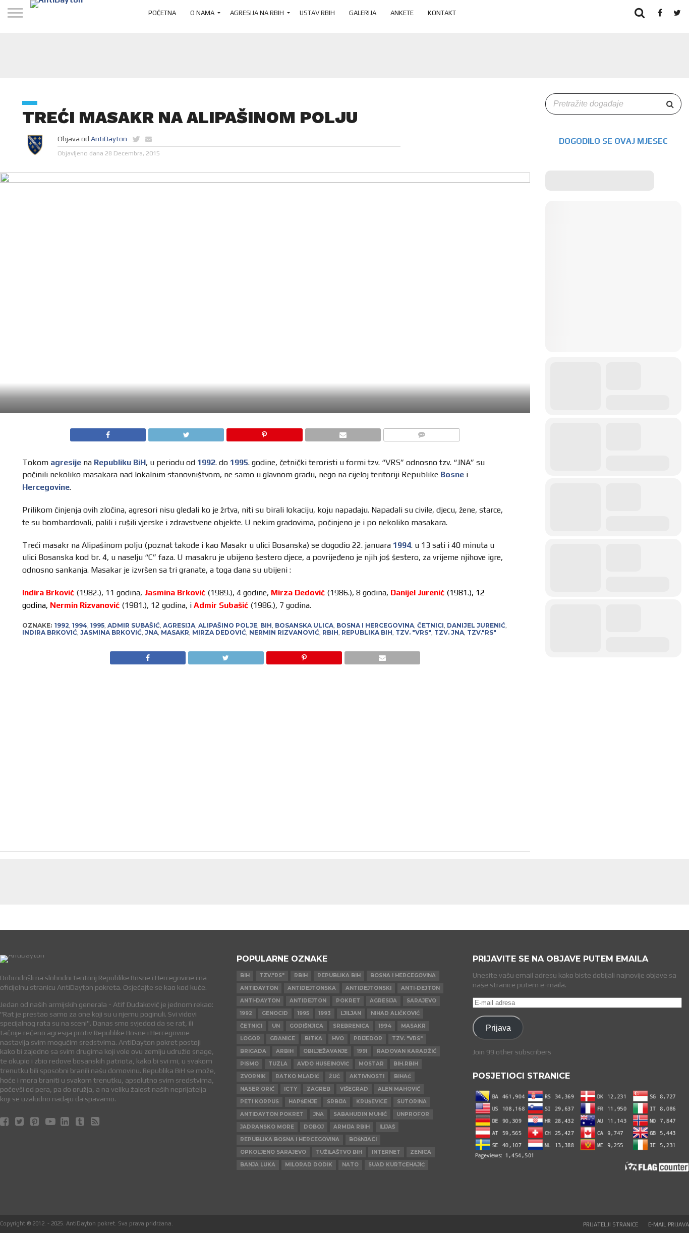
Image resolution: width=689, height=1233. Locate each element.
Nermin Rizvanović (284, 632)
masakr (175, 632)
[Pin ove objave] (264, 432)
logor (250, 1038)
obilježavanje (325, 1051)
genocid (275, 1013)
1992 (206, 462)
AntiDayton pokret (272, 1114)
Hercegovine (46, 487)
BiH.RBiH (405, 1063)
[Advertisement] (344, 55)
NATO (350, 1164)
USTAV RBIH (317, 13)
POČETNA (162, 13)
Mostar (371, 1063)
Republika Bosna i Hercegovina (289, 1139)
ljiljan (350, 1013)
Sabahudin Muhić (360, 1114)
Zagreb (318, 1089)
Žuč (334, 1076)
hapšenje (303, 1101)
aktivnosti (367, 1076)
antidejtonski (368, 988)
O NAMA (202, 13)
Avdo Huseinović (323, 1063)
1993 (325, 1013)
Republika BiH (366, 632)
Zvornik (253, 1076)
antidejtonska (312, 988)
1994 (402, 545)
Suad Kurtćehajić (396, 1164)
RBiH (330, 632)
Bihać (402, 1076)
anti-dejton (420, 988)
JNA (151, 632)
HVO (338, 1038)
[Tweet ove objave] (186, 432)
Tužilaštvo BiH (339, 1152)
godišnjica (306, 1026)
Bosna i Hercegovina (375, 625)
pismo (249, 1063)
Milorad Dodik (308, 1164)
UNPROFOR (412, 1114)
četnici (430, 625)
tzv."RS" (481, 632)
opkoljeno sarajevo (273, 1152)
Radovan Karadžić (406, 1051)
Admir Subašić (133, 625)
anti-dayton (260, 1000)
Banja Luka (257, 1164)
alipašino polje (227, 625)
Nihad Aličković (395, 1013)
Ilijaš (387, 1127)
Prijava (498, 1027)
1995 (239, 462)
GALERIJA (362, 13)
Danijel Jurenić (476, 625)
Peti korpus (259, 1101)
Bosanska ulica (304, 625)
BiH (266, 625)
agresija (179, 625)
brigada (253, 1051)
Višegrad (354, 1089)
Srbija (337, 1101)
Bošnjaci (363, 1139)
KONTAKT (442, 13)
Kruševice (371, 1101)
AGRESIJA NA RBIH (257, 13)
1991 (362, 1051)
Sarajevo (421, 1000)
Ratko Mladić (297, 1076)
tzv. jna (449, 632)
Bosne (452, 474)
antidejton (308, 1000)
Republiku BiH (120, 462)
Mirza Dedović (219, 632)
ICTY (290, 1089)
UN (276, 1026)
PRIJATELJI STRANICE (610, 1224)
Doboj (314, 1127)
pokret (348, 1000)
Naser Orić (257, 1089)
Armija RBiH (351, 1127)
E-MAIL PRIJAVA (668, 1224)
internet (386, 1152)
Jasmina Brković (111, 632)
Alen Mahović (399, 1089)
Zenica (420, 1152)
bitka (313, 1038)
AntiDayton (109, 139)
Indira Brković (49, 632)
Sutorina (412, 1101)
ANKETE (402, 13)
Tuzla (278, 1063)
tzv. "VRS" (413, 632)
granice (282, 1038)
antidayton (259, 988)
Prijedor (368, 1038)
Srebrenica (351, 1026)
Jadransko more (267, 1127)
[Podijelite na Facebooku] (108, 432)
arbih (285, 1051)
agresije (65, 462)
